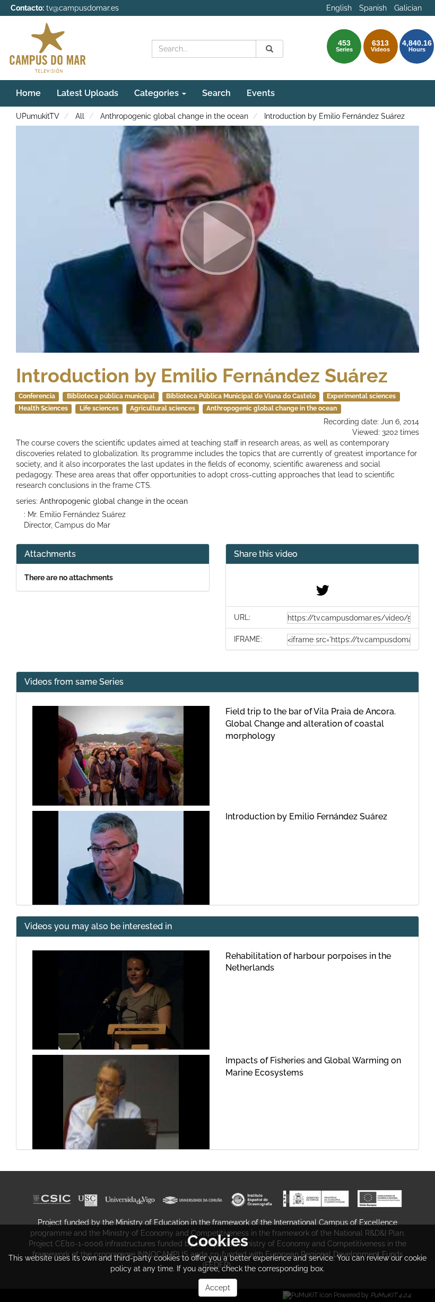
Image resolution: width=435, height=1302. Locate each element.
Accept (217, 1287)
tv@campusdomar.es (82, 8)
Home (28, 93)
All (79, 116)
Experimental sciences (361, 396)
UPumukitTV (37, 116)
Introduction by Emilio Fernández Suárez (334, 116)
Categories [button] (157, 93)
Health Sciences (43, 408)
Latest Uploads (87, 93)
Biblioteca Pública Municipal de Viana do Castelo (241, 396)
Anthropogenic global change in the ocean (174, 116)
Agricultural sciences (162, 408)
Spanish (373, 8)
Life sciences (99, 408)
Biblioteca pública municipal (111, 396)
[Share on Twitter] (322, 593)
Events (261, 93)
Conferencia (37, 396)
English (339, 8)
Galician (408, 8)
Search (216, 93)
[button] (322, 554)
